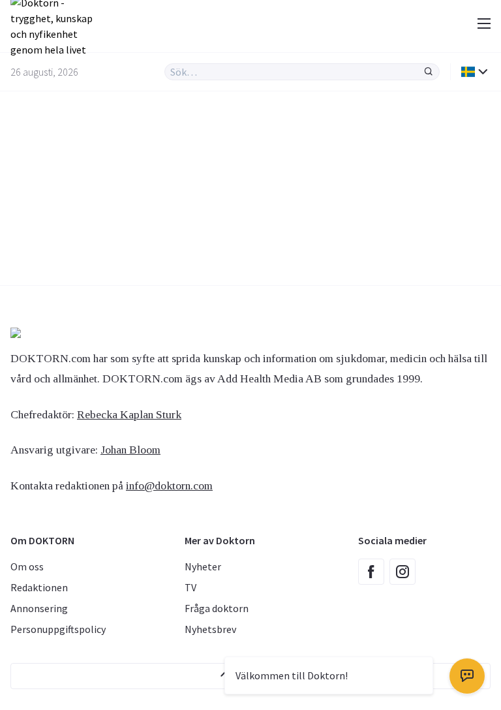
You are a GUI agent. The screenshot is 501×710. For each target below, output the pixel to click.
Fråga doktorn (217, 608)
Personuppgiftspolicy (58, 629)
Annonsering (39, 608)
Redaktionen (39, 587)
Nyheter (203, 566)
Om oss (27, 566)
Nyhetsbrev (210, 629)
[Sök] (428, 72)
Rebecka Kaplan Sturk (129, 414)
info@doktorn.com (169, 485)
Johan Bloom (130, 449)
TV (190, 587)
